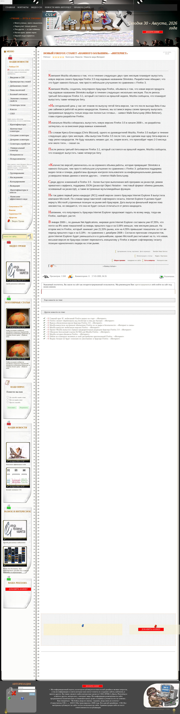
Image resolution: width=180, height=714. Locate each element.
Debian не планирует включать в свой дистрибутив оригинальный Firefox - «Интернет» (87, 336)
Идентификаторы (18, 124)
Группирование (17, 173)
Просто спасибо (14, 402)
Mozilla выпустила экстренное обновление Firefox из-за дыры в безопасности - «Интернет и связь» (92, 325)
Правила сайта (82, 7)
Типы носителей (17, 90)
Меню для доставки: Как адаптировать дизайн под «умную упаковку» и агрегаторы (16, 570)
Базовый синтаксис (19, 94)
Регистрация (15, 699)
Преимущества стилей (20, 82)
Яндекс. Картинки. (161, 256)
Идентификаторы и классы (19, 191)
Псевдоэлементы (18, 159)
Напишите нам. (162, 260)
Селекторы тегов (18, 105)
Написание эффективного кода (19, 197)
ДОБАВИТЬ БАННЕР (152, 32)
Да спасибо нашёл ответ (17, 397)
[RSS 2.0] (157, 7)
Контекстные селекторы (16, 130)
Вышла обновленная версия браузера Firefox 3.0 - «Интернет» (76, 323)
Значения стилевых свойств (19, 99)
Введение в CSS (17, 77)
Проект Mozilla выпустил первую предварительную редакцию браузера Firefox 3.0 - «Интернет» (90, 330)
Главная (10, 7)
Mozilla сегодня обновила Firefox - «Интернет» (70, 334)
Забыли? (28, 699)
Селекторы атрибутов (20, 144)
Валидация (15, 186)
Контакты (23, 7)
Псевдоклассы (16, 154)
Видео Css (36, 7)
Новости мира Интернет (58, 7)
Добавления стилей (19, 86)
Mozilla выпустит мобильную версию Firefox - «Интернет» (75, 327)
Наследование (16, 177)
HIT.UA (2, 1)
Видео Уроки (18, 221)
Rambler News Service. (160, 251)
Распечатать (169, 276)
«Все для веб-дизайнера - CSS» (157, 709)
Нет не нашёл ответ (15, 400)
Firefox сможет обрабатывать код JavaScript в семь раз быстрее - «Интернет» (82, 321)
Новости (78, 57)
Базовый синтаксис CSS (14, 490)
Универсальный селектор (17, 149)
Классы (13, 109)
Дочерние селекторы (19, 139)
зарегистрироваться (143, 285)
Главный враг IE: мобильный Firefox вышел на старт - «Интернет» (78, 318)
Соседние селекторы (19, 135)
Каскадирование (17, 181)
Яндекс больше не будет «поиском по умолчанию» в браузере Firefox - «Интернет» (85, 339)
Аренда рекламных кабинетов (15, 284)
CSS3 (12, 113)
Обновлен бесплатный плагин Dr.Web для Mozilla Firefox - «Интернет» (80, 332)
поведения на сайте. (134, 260)
